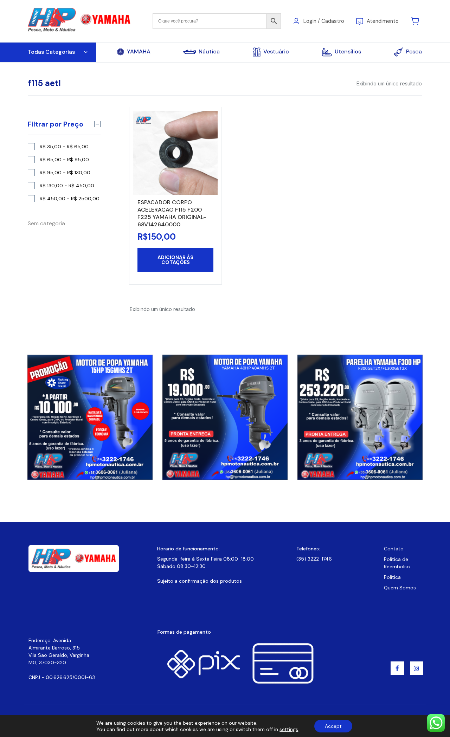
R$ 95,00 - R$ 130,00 (65, 172)
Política (392, 577)
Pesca (414, 51)
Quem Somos (400, 587)
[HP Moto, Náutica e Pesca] (80, 20)
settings (288, 729)
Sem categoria (46, 223)
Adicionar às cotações (175, 259)
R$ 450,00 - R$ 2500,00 (69, 198)
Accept (333, 726)
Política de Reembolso (397, 563)
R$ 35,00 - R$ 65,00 (64, 146)
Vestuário (276, 51)
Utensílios (348, 51)
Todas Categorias (51, 52)
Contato (394, 548)
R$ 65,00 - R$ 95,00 (64, 159)
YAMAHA (138, 51)
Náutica (209, 51)
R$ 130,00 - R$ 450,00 (67, 185)
